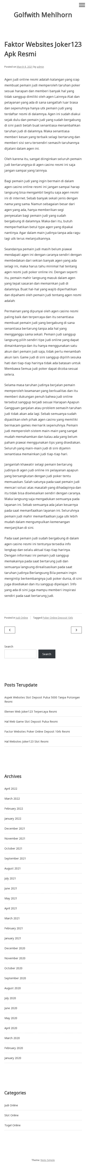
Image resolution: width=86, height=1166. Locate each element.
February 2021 (13, 928)
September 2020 (15, 978)
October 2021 (13, 848)
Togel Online (12, 1125)
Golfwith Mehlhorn (43, 14)
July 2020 (10, 998)
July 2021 (10, 878)
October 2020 (13, 968)
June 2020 (10, 1008)
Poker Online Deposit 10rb (58, 617)
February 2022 (13, 808)
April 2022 (10, 788)
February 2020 (13, 1048)
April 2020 (10, 1028)
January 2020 (12, 1058)
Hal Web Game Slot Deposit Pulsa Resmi (31, 721)
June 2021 (10, 888)
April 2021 (10, 908)
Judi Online (22, 617)
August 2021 (12, 868)
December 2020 (14, 948)
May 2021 (10, 898)
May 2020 (10, 1018)
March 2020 (12, 1038)
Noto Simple (48, 1160)
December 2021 (14, 828)
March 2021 (12, 918)
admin (40, 66)
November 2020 (14, 958)
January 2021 (12, 938)
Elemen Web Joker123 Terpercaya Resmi (30, 711)
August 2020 (12, 988)
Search (8, 646)
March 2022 (12, 798)
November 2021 (14, 838)
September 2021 (15, 858)
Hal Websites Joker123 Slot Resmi (26, 741)
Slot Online (11, 1115)
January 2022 (12, 818)
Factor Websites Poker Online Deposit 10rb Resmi (37, 731)
